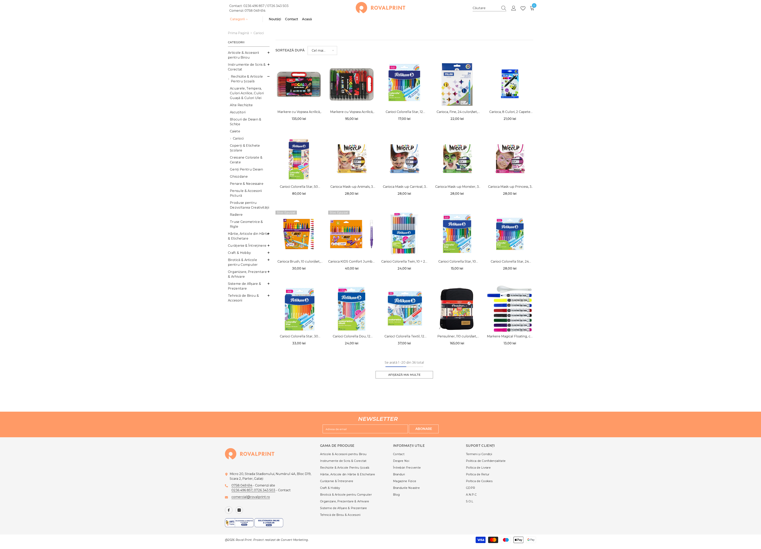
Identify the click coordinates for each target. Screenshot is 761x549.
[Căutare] (489, 8)
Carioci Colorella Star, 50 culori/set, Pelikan (299, 187)
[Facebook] (228, 510)
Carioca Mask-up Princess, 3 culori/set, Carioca (510, 187)
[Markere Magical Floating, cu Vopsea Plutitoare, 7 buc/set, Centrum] (509, 308)
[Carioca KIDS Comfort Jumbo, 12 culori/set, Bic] (351, 234)
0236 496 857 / (255, 6)
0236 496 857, (242, 490)
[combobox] (486, 8)
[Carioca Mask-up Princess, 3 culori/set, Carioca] (509, 159)
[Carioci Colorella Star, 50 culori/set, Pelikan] (298, 159)
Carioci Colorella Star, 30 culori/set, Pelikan (299, 336)
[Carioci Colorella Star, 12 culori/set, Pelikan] (404, 84)
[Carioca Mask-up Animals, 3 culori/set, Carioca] (351, 159)
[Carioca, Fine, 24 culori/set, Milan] (457, 84)
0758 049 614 (255, 11)
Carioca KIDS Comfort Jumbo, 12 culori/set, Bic (351, 262)
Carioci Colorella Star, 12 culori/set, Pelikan (404, 112)
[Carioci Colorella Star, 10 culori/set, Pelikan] (457, 234)
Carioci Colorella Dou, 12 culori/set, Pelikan (351, 336)
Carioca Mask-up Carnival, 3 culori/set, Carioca (404, 187)
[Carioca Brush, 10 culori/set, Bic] (298, 234)
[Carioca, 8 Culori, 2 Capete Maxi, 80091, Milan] (509, 84)
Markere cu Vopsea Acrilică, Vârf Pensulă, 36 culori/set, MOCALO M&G (298, 112)
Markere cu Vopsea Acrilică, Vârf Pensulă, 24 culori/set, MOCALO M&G (351, 112)
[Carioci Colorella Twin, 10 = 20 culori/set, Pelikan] (404, 234)
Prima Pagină (238, 33)
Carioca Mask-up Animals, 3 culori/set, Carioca (351, 187)
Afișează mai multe (404, 375)
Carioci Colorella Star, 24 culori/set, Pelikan (510, 262)
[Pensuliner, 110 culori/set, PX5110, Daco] (457, 308)
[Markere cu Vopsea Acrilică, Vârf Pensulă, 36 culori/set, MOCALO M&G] (298, 84)
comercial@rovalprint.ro (250, 497)
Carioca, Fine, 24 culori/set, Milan (457, 112)
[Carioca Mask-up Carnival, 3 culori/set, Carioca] (404, 159)
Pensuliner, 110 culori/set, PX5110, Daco (457, 336)
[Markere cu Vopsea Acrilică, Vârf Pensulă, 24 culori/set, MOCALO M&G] (351, 84)
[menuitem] (249, 55)
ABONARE (423, 429)
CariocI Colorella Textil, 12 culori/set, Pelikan (404, 336)
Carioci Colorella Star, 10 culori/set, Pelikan (457, 262)
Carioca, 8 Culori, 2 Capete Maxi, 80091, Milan (509, 112)
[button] (322, 50)
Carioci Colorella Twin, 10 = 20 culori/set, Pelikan (404, 262)
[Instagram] (239, 510)
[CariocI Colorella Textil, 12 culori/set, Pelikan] (404, 308)
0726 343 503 (278, 6)
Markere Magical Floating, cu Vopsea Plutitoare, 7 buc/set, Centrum (510, 336)
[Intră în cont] (513, 8)
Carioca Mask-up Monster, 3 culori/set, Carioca (457, 187)
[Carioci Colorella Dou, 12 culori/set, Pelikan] (351, 308)
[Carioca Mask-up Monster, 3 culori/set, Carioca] (457, 159)
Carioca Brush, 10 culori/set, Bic (298, 262)
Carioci (258, 33)
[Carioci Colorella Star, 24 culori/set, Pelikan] (509, 234)
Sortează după (290, 50)
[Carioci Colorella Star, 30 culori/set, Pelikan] (298, 308)
